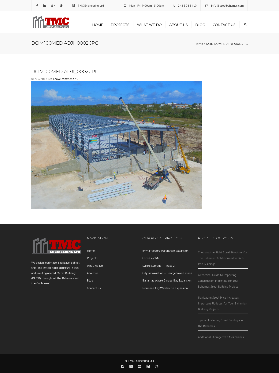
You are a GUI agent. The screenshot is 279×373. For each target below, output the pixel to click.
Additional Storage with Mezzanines (221, 337)
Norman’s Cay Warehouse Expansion (165, 288)
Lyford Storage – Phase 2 (158, 265)
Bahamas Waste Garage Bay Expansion (167, 280)
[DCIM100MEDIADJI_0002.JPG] (116, 145)
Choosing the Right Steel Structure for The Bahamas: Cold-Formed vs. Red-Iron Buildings (222, 258)
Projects (120, 25)
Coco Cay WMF (151, 258)
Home (97, 25)
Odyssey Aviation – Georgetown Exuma (167, 273)
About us (178, 25)
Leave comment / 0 (65, 79)
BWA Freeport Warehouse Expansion (165, 250)
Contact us (224, 25)
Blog (200, 25)
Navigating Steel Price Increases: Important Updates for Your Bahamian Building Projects (222, 303)
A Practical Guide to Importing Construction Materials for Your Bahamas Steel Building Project (218, 280)
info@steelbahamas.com (227, 5)
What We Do (149, 25)
